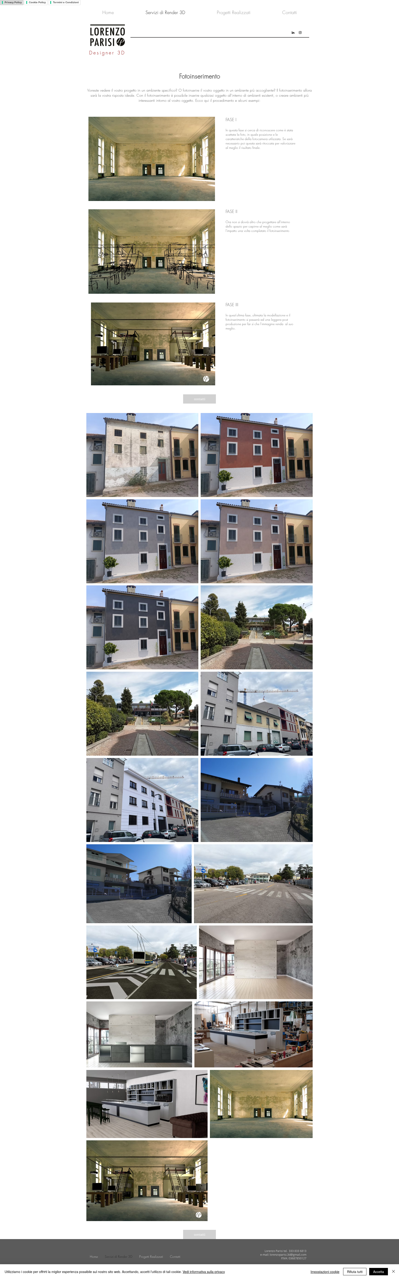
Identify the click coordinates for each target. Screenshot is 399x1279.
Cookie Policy (37, 2)
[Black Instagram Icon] (300, 32)
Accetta (378, 1271)
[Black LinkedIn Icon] (293, 32)
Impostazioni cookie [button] (325, 1271)
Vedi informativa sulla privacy (204, 1271)
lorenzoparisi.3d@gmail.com (288, 1254)
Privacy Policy (13, 2)
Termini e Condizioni (66, 2)
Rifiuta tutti (355, 1271)
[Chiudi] (393, 1271)
